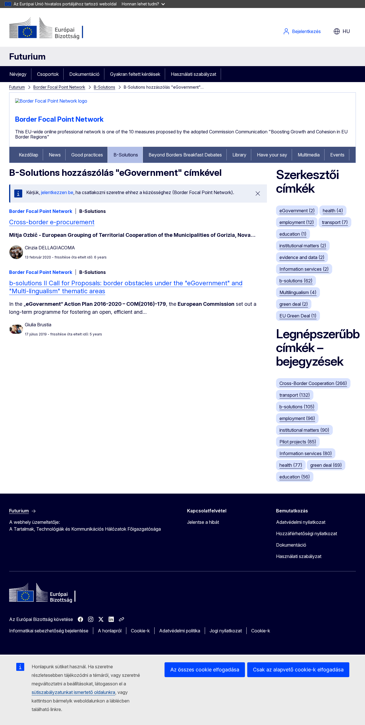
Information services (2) (304, 269)
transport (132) (294, 395)
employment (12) (296, 222)
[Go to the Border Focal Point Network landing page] (51, 101)
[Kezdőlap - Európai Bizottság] (55, 28)
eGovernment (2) (297, 210)
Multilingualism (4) (298, 292)
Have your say (272, 155)
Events (337, 155)
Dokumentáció (84, 74)
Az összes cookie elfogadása (204, 670)
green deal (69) (326, 465)
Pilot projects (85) (297, 442)
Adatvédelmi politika (179, 631)
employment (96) (297, 418)
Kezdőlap (28, 155)
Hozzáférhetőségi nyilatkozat (306, 533)
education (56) (294, 477)
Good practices (87, 155)
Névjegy (18, 74)
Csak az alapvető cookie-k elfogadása (298, 670)
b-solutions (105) (297, 407)
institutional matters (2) (302, 246)
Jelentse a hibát (203, 522)
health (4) (333, 210)
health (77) (290, 465)
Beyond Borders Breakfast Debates (185, 155)
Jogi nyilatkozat (226, 631)
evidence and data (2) (302, 257)
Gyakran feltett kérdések (135, 74)
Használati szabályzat (193, 74)
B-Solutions (104, 87)
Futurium (27, 56)
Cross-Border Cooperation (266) (313, 383)
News (55, 155)
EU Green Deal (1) (298, 316)
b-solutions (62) (296, 281)
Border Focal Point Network (59, 87)
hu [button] (346, 31)
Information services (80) (305, 453)
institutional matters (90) (304, 430)
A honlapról (109, 631)
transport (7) (335, 222)
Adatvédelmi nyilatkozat (300, 522)
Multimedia (309, 155)
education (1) (293, 234)
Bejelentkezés (306, 31)
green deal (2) (293, 304)
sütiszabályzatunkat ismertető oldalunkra (73, 692)
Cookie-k (140, 631)
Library (239, 155)
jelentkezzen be (57, 192)
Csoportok (48, 74)
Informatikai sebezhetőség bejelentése (48, 631)
